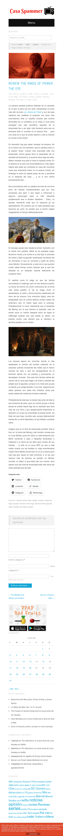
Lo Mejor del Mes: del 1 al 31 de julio (26, 707)
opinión (34, 500)
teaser (36, 812)
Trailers (39, 816)
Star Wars (28, 812)
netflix (24, 800)
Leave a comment (41, 93)
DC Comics (38, 788)
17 (10, 667)
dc (29, 788)
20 (30, 667)
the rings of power (26, 506)
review (40, 500)
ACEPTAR (33, 834)
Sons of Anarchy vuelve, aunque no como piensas (32, 726)
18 (17, 667)
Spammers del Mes (16, 813)
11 (17, 661)
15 (43, 661)
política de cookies (53, 829)
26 (24, 674)
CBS (48, 785)
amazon (18, 781)
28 (37, 674)
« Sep (11, 688)
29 (43, 674)
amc (16, 784)
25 (17, 674)
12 (24, 661)
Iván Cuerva (13, 93)
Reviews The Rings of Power (20, 99)
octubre (35, 44)
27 (30, 674)
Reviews (46, 96)
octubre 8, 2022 (26, 93)
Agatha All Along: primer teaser (39, 756)
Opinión (39, 96)
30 (50, 674)
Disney (47, 789)
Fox (22, 792)
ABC (11, 781)
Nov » (17, 688)
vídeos (49, 816)
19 (24, 667)
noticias (36, 799)
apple (21, 785)
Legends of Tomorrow (26, 796)
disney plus (15, 792)
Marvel (40, 796)
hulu (15, 796)
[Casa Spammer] (31, 10)
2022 (28, 44)
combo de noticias (21, 789)
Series (34, 99)
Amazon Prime (30, 781)
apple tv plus (30, 785)
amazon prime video (23, 500)
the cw (44, 812)
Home (20, 44)
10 (10, 661)
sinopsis (43, 809)
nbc (18, 800)
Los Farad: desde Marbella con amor (32, 760)
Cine (11, 788)
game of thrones (35, 792)
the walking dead (20, 817)
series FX (25, 809)
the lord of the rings (27, 503)
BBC (43, 785)
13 (30, 661)
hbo (44, 792)
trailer (30, 816)
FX (26, 792)
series (15, 808)
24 (10, 674)
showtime (35, 809)
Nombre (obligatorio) (17, 559)
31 (10, 680)
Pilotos (25, 805)
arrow (38, 785)
